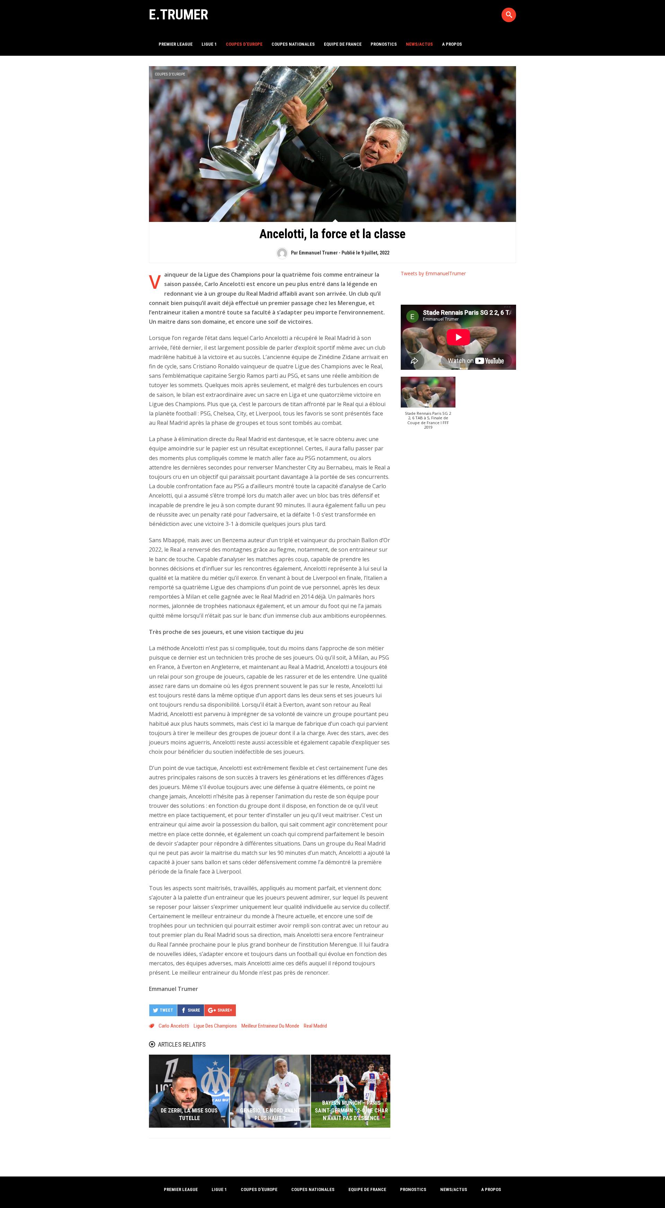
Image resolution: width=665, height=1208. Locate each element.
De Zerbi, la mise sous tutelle (189, 1114)
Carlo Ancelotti (174, 1026)
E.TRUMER (178, 14)
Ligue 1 (209, 44)
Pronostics (384, 44)
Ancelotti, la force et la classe (332, 234)
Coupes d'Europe (170, 74)
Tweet (166, 1010)
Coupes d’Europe (244, 44)
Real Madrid (315, 1026)
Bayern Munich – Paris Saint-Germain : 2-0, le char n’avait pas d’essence (351, 1111)
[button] (428, 407)
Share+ (225, 1010)
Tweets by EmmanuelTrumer (433, 273)
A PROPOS (452, 44)
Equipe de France (343, 44)
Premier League (176, 44)
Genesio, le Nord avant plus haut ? (270, 1114)
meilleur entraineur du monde (270, 1026)
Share (194, 1010)
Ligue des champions (215, 1026)
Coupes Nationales (293, 44)
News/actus (419, 44)
